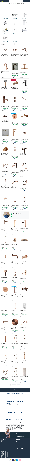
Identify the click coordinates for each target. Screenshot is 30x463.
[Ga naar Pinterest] (21, 448)
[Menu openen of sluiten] (1, 1)
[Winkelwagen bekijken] (28, 1)
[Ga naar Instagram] (20, 448)
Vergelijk (3, 77)
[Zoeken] (22, 1)
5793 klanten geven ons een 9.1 (20, 3)
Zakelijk (17, 441)
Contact (17, 442)
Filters (3, 44)
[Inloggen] (25, 1)
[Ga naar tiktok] (16, 448)
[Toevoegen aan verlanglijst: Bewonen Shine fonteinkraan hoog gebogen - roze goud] (10, 62)
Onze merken (17, 446)
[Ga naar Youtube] (22, 448)
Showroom (17, 443)
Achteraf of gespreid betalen (10, 3)
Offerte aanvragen (3, 443)
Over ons (17, 440)
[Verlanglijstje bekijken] (27, 1)
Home (1, 4)
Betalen (2, 440)
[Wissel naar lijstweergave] (7, 44)
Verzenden (2, 441)
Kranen (3, 4)
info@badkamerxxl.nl (20, 436)
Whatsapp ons (19, 435)
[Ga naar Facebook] (18, 448)
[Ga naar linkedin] (17, 448)
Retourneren (2, 442)
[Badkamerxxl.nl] (5, 1)
